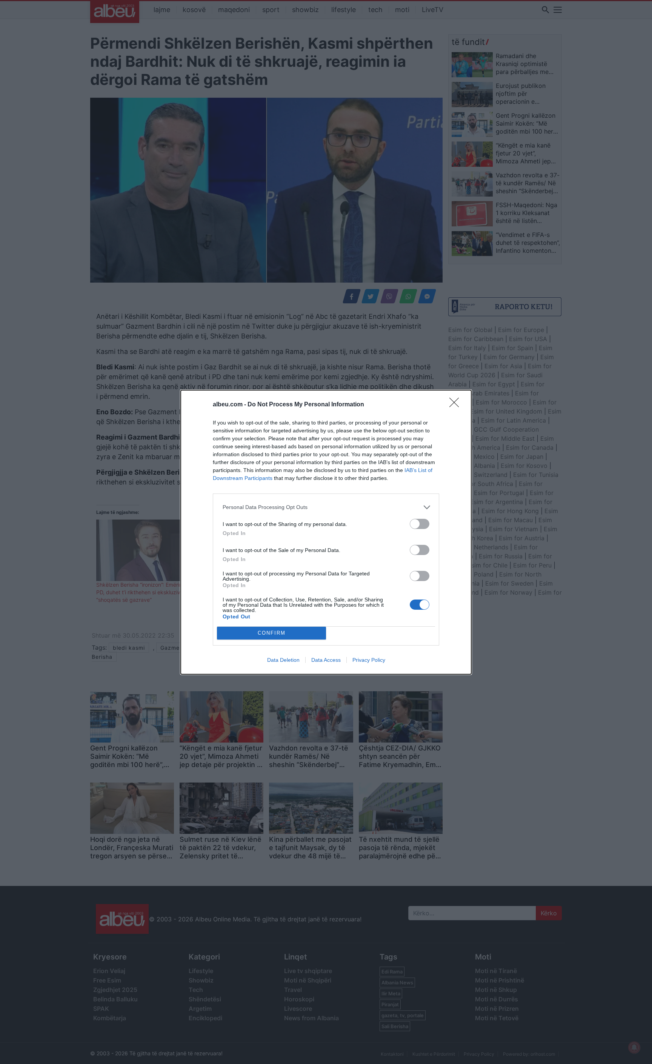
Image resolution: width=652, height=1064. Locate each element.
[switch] (419, 524)
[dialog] (326, 532)
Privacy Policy (368, 660)
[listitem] (326, 507)
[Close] (456, 405)
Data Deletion (283, 660)
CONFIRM (272, 633)
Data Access (326, 660)
